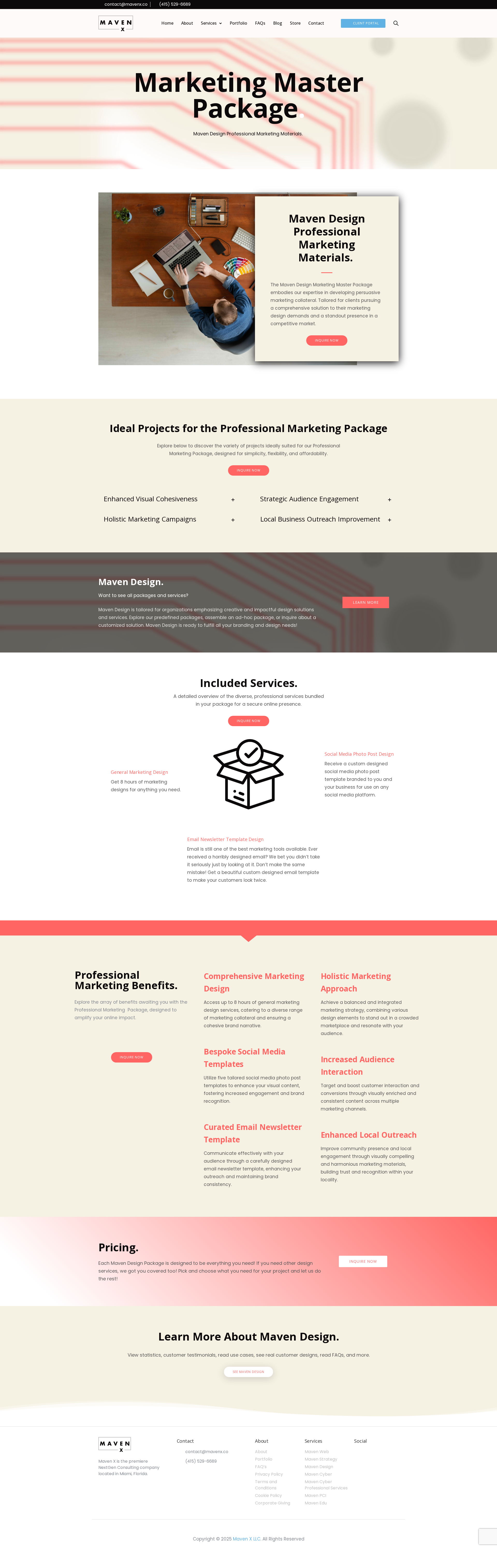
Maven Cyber (318, 1474)
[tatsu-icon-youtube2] (397, 4)
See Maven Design (248, 1372)
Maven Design (319, 1467)
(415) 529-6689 (175, 4)
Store (295, 23)
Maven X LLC (246, 1539)
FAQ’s (261, 1467)
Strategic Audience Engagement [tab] (309, 498)
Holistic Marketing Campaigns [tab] (150, 519)
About (187, 23)
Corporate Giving (272, 1503)
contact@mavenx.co (126, 4)
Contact (316, 23)
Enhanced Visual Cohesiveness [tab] (151, 498)
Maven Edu (316, 1503)
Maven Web (317, 1452)
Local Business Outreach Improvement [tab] (320, 519)
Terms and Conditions (266, 1485)
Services (209, 23)
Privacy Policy (269, 1474)
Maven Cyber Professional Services (326, 1485)
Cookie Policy (268, 1495)
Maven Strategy (321, 1459)
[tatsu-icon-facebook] (383, 4)
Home (167, 23)
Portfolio (238, 23)
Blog (277, 23)
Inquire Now (327, 340)
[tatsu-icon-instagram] (390, 4)
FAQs (260, 23)
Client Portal (366, 23)
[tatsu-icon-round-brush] (131, 1036)
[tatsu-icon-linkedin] (376, 4)
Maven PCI (315, 1495)
